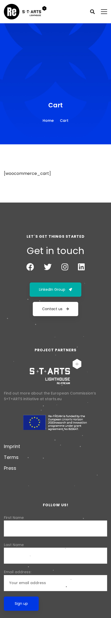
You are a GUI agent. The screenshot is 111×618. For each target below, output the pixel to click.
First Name (14, 517)
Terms (11, 457)
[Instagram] (65, 267)
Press (10, 468)
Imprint (12, 446)
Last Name (14, 544)
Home (48, 120)
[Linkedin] (81, 267)
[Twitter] (48, 267)
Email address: (17, 572)
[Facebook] (30, 267)
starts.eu (53, 398)
